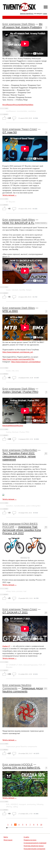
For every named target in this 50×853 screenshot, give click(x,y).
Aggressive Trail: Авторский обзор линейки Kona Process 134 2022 (21, 530)
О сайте (26, 837)
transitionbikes (19, 506)
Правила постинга (30, 840)
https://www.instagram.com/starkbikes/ (26, 362)
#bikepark (13, 425)
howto (8, 290)
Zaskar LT (6, 646)
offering (9, 807)
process (19, 591)
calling (15, 807)
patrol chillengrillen (33, 506)
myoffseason (11, 111)
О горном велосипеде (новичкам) (35, 843)
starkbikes (32, 111)
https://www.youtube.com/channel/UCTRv (18, 359)
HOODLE (14, 804)
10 (41, 824)
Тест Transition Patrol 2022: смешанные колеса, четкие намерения (19, 456)
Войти (6, 837)
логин (45, 13)
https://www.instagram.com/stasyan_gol (17, 352)
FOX (40, 665)
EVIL (8, 804)
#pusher (20, 425)
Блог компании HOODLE (17, 764)
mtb (13, 371)
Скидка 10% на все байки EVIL (21, 767)
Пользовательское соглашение (34, 849)
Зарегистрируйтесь (26, 13)
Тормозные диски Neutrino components (22, 690)
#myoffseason (7, 105)
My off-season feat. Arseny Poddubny (22, 26)
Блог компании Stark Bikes (18, 24)
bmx (17, 371)
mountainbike (22, 111)
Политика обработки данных (34, 846)
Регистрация (8, 840)
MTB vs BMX (10, 311)
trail (24, 591)
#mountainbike (19, 105)
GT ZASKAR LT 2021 (15, 612)
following (40, 804)
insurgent (22, 804)
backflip (22, 290)
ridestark (15, 290)
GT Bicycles (10, 202)
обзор (8, 591)
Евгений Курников (30, 665)
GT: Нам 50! (9, 132)
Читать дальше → (9, 195)
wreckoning (31, 804)
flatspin (29, 290)
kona (13, 591)
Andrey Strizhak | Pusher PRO (20, 391)
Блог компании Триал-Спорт (19, 129)
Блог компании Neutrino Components (16, 687)
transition (9, 506)
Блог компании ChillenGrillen (19, 450)
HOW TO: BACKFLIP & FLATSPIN (23, 222)
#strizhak (5, 425)
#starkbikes (29, 105)
